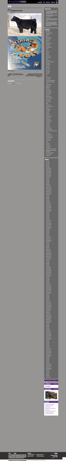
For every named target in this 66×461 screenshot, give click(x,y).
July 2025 (47, 178)
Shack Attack (48, 119)
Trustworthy (48, 144)
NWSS (47, 103)
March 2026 (48, 167)
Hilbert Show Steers (49, 413)
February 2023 (48, 220)
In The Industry (48, 77)
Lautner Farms (12, 12)
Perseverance (48, 109)
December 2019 (48, 270)
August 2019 (48, 276)
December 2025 (48, 171)
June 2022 (47, 231)
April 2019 (47, 282)
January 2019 (48, 286)
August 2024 (48, 194)
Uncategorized (13, 70)
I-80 (46, 74)
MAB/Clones (48, 86)
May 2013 (47, 374)
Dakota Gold (48, 51)
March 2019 (48, 283)
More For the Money (49, 97)
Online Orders (40, 2)
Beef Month (48, 40)
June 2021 (47, 244)
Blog (56, 2)
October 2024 (48, 191)
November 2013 (48, 365)
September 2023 (48, 210)
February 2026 (48, 168)
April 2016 (47, 328)
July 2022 (47, 230)
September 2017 (48, 309)
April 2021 (47, 247)
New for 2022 (48, 100)
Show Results (48, 122)
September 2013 (48, 368)
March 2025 (48, 184)
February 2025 (48, 185)
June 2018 (47, 296)
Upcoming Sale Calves (49, 152)
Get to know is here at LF (50, 61)
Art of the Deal (48, 38)
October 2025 (48, 174)
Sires (44, 2)
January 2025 (48, 187)
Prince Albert (48, 110)
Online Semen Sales (49, 106)
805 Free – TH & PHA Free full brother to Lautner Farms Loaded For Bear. (16, 74)
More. (24, 458)
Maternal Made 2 (49, 91)
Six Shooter (48, 126)
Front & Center (48, 57)
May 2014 (47, 361)
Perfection (47, 107)
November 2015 (48, 335)
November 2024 (48, 190)
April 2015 (47, 345)
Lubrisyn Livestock (49, 405)
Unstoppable (48, 147)
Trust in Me (48, 143)
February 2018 (48, 302)
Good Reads (48, 64)
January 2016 (48, 332)
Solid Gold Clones (49, 129)
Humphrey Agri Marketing (50, 408)
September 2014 (48, 355)
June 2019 (47, 279)
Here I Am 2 (48, 70)
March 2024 (48, 201)
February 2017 (48, 313)
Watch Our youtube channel (41, 456)
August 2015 (48, 339)
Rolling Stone (48, 114)
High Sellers (48, 2)
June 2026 (47, 162)
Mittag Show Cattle (49, 412)
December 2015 (48, 333)
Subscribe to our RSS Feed (40, 454)
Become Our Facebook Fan (31, 454)
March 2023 (48, 218)
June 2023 (47, 214)
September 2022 (48, 227)
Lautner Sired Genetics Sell (50, 80)
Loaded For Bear (49, 84)
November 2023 (48, 207)
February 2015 (48, 348)
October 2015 (48, 336)
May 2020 (47, 263)
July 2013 (47, 371)
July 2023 (47, 213)
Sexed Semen (48, 117)
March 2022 (48, 236)
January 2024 (48, 204)
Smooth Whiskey (48, 127)
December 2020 (48, 253)
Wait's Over (48, 155)
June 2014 (47, 359)
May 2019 (47, 280)
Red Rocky (48, 113)
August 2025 (48, 177)
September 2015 (48, 338)
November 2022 (48, 224)
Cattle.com (47, 409)
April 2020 (47, 264)
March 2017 (48, 312)
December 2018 (48, 287)
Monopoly (47, 94)
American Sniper (48, 37)
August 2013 (48, 369)
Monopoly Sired (48, 96)
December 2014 (48, 351)
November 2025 (48, 172)
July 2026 (47, 161)
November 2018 (48, 289)
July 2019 (47, 277)
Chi (46, 50)
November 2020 (48, 254)
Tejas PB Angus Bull (49, 137)
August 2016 (48, 322)
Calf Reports (48, 45)
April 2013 (47, 375)
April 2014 (47, 362)
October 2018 (48, 290)
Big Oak (47, 41)
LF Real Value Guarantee (50, 81)
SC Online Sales (48, 116)
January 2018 (48, 303)
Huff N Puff (48, 73)
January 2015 (48, 349)
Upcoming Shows (49, 154)
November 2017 (48, 306)
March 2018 (48, 300)
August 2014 (48, 356)
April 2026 (47, 165)
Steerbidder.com (48, 134)
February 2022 (48, 237)
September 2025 (48, 175)
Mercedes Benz (48, 93)
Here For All (48, 68)
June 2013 (47, 372)
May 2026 (47, 164)
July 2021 (47, 243)
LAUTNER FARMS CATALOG (50, 404)
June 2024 (47, 197)
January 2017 (48, 315)
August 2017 (48, 310)
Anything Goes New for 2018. (16, 11)
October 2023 (48, 208)
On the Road (48, 104)
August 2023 (48, 211)
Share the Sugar (48, 120)
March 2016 (48, 329)
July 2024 (47, 195)
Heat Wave (48, 67)
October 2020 (48, 256)
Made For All (48, 87)
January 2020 (48, 269)
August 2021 (48, 241)
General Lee (48, 60)
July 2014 (47, 358)
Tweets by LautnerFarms (47, 386)
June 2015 (47, 342)
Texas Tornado (48, 138)
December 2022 (48, 223)
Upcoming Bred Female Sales (51, 148)
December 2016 (48, 316)
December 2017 (48, 305)
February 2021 (48, 250)
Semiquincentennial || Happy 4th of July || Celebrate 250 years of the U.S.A (51, 19)
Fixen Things (48, 17)
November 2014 (48, 352)
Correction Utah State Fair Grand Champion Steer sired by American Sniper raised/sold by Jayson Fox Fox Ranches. (34, 75)
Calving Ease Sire (49, 47)
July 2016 (47, 323)
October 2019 (48, 273)
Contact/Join (53, 2)
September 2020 (48, 257)
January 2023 (48, 221)
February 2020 (48, 267)
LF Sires (47, 83)
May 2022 (47, 233)
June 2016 (47, 325)
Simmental (47, 123)
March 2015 (48, 346)
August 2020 (48, 259)
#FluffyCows (48, 31)
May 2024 (47, 198)
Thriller (47, 141)
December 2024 (48, 188)
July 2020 (47, 260)
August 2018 (48, 293)
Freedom (47, 54)
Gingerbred (48, 63)
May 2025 (47, 181)
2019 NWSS (48, 34)
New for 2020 (48, 99)
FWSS (47, 58)
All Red (47, 35)
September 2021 (48, 240)
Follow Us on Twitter (31, 456)
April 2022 (47, 234)
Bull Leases (48, 44)
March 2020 (48, 266)
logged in (13, 83)
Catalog (47, 48)
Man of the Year (48, 90)
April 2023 (47, 217)
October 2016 (48, 319)
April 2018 (47, 299)
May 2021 (47, 246)
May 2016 (47, 326)
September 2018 (48, 292)
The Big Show (48, 140)
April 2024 (47, 200)
